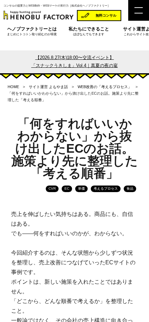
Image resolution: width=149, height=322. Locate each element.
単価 (81, 188)
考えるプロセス (106, 188)
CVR (52, 188)
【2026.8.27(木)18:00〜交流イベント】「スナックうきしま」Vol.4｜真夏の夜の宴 (74, 61)
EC (66, 188)
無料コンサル (106, 15)
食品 (129, 188)
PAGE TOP (139, 306)
